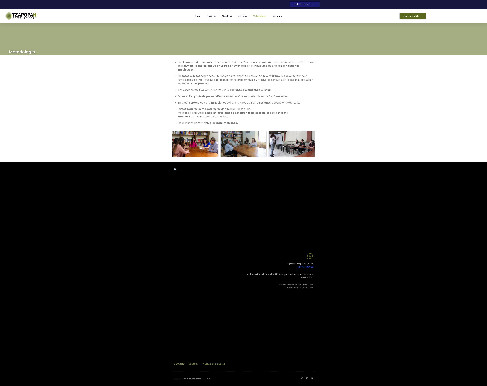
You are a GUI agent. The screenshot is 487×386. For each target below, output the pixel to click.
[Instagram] (307, 378)
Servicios (242, 16)
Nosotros (211, 16)
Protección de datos (213, 363)
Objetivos (227, 16)
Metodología (259, 16)
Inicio (198, 16)
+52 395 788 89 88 (304, 267)
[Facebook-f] (302, 378)
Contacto (277, 16)
